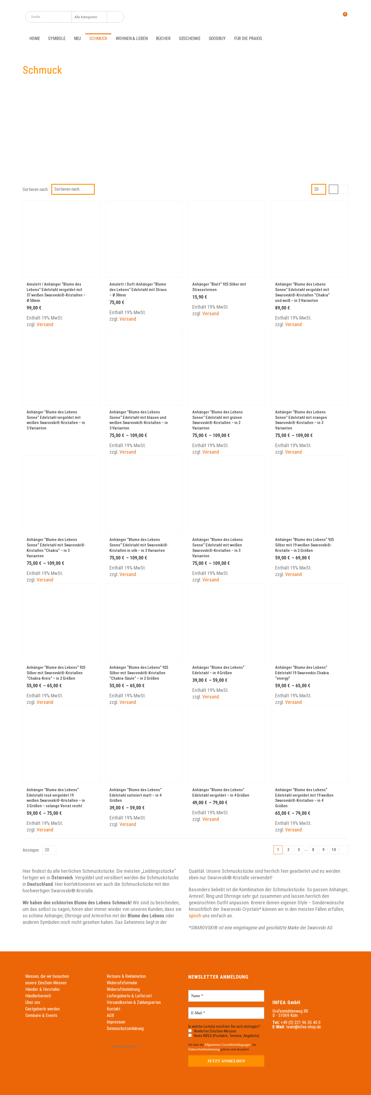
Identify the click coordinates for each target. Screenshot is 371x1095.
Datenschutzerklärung (125, 1028)
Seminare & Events (41, 1015)
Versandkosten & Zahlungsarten (134, 1002)
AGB (110, 1015)
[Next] (343, 849)
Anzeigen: (31, 850)
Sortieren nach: (35, 189)
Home (34, 38)
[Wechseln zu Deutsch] (291, 16)
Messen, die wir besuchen (47, 976)
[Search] (115, 16)
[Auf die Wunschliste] (92, 285)
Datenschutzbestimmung (204, 1049)
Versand (45, 324)
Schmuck (98, 38)
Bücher (163, 38)
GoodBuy (217, 38)
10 (334, 849)
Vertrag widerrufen (124, 1046)
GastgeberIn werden (42, 1009)
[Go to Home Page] (27, 52)
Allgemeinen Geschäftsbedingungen (227, 1045)
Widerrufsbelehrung (123, 989)
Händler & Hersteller (42, 989)
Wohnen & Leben (131, 38)
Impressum (116, 1022)
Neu (77, 38)
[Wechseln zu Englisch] (301, 16)
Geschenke (189, 38)
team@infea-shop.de (303, 1027)
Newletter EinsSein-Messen (214, 1031)
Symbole (56, 38)
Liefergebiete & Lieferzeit (129, 995)
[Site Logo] (185, 17)
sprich (195, 915)
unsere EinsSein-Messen (46, 982)
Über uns (32, 1002)
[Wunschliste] (329, 17)
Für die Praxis (248, 38)
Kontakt (113, 1009)
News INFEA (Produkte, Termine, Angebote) (226, 1036)
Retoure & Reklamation (126, 976)
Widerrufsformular (122, 982)
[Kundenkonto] (316, 16)
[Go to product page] (61, 238)
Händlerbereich (38, 995)
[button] (333, 189)
